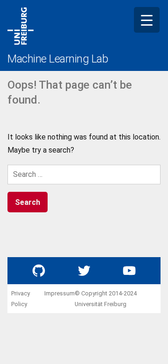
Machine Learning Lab (57, 58)
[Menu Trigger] (147, 20)
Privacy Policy (20, 299)
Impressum (59, 293)
